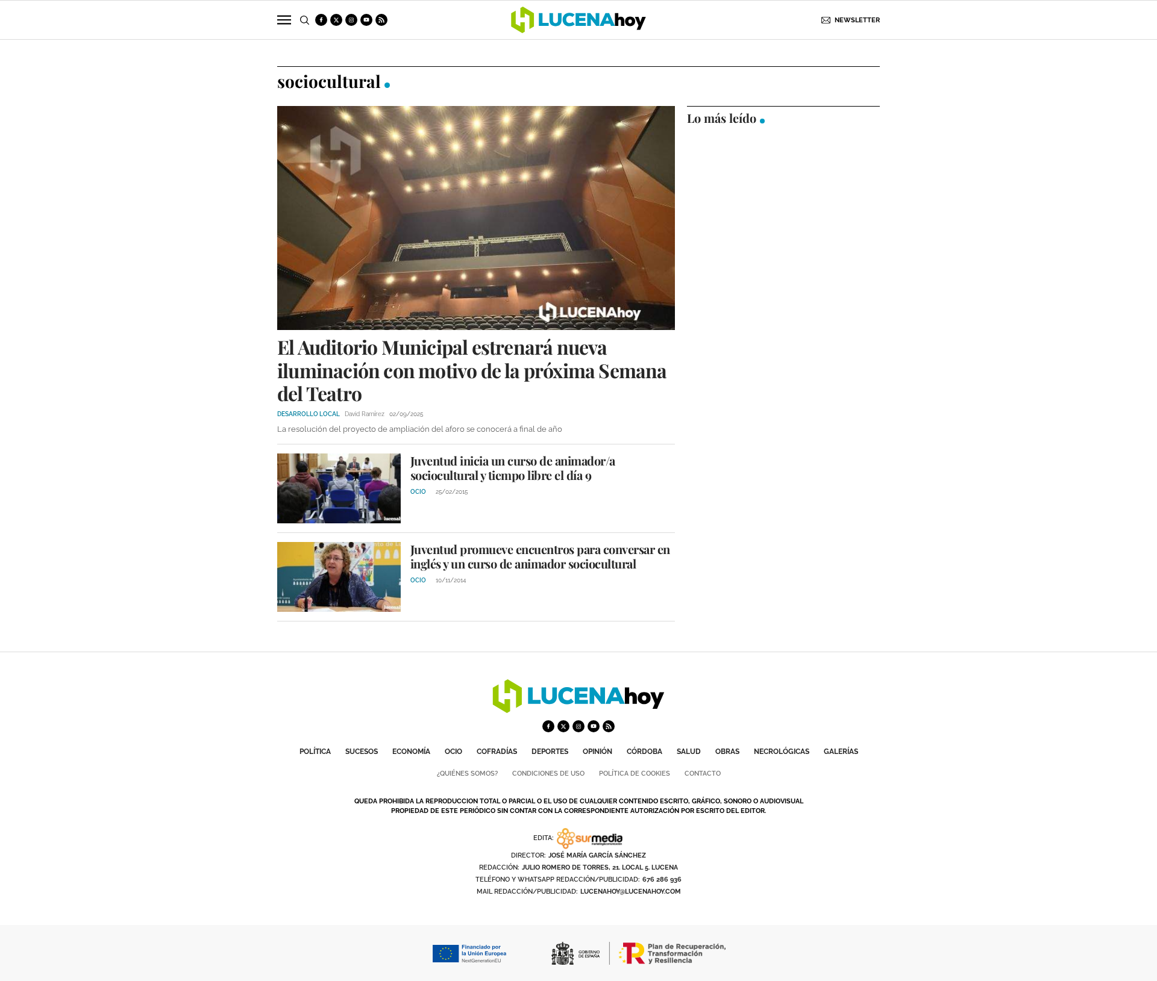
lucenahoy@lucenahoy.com (630, 891)
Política (315, 751)
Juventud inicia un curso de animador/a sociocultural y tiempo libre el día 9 (512, 467)
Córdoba (644, 751)
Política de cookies (634, 773)
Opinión (597, 751)
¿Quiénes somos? (467, 773)
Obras (727, 751)
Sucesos (361, 751)
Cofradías (497, 751)
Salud (689, 751)
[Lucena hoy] (578, 709)
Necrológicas (781, 751)
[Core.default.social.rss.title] (381, 20)
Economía (411, 751)
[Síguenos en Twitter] (336, 20)
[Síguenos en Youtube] (366, 20)
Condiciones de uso (548, 773)
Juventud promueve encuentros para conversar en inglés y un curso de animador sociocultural (540, 556)
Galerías (841, 751)
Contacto (703, 773)
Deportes (549, 751)
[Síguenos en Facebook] (321, 20)
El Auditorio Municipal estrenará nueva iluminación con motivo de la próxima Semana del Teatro (472, 370)
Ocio (453, 751)
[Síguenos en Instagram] (351, 20)
